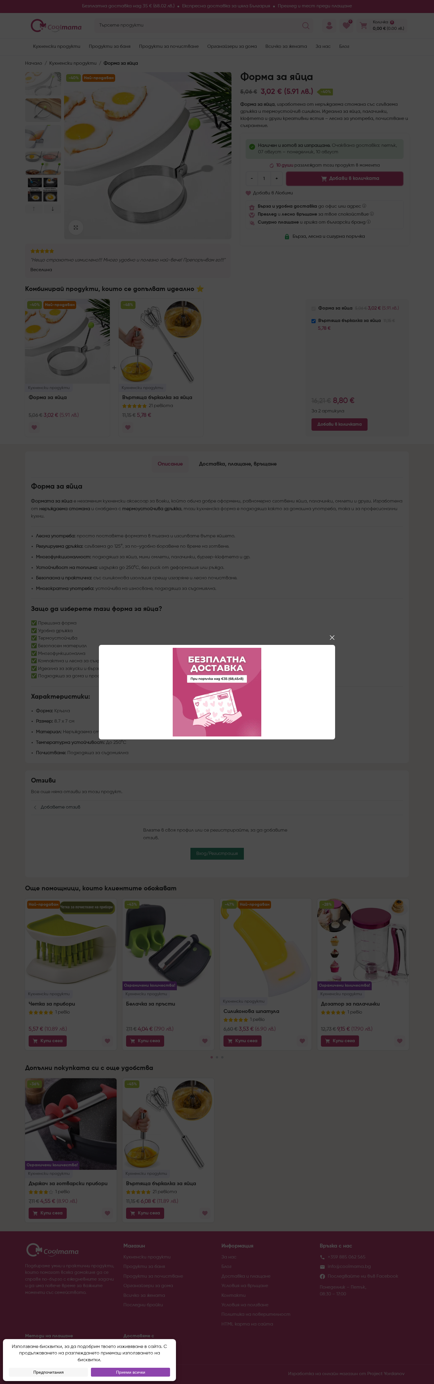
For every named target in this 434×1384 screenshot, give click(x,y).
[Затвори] (332, 637)
